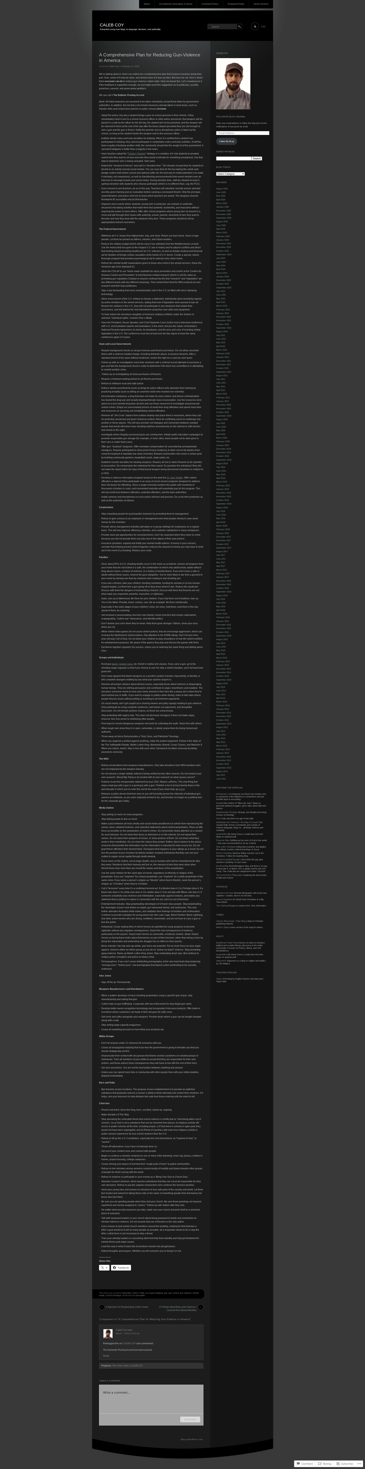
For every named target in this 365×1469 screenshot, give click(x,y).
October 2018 (222, 500)
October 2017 (222, 544)
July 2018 (220, 511)
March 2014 (221, 702)
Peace (135, 1293)
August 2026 (222, 188)
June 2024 (221, 262)
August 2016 (222, 595)
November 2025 (223, 214)
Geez (218, 818)
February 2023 (223, 309)
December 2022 (223, 317)
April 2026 (220, 199)
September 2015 (223, 636)
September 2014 (223, 680)
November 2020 (223, 408)
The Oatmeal (222, 905)
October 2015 (222, 632)
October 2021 (222, 368)
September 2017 (223, 548)
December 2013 (223, 713)
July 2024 (220, 258)
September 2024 (223, 254)
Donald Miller (222, 803)
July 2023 (220, 291)
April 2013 (220, 742)
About (147, 4)
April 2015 (220, 654)
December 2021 (223, 361)
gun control (173, 1293)
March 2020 (221, 438)
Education (126, 1293)
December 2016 (223, 581)
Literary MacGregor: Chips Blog (230, 921)
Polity (142, 1293)
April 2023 (220, 302)
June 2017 (221, 559)
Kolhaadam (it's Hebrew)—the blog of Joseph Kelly (239, 822)
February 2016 (223, 617)
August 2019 (222, 463)
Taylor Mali (221, 979)
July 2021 (220, 379)
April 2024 (220, 269)
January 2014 (222, 709)
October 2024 (222, 251)
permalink (140, 1295)
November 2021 (223, 364)
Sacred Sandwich (224, 899)
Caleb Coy (114, 66)
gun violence (185, 1293)
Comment (190, 1419)
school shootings (113, 1295)
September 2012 (223, 768)
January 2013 (222, 753)
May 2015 (220, 650)
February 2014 (223, 705)
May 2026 (220, 196)
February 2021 (223, 397)
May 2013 (220, 738)
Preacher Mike (223, 840)
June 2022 (221, 339)
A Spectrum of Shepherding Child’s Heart (127, 1307)
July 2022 (220, 335)
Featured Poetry (236, 4)
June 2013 (221, 735)
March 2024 (221, 273)
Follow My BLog (226, 141)
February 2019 (223, 485)
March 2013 (221, 746)
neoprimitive (221, 834)
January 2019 (222, 489)
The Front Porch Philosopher (229, 875)
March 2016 (221, 614)
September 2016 (223, 592)
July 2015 (220, 643)
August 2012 (222, 771)
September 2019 (223, 460)
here (181, 789)
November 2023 (223, 280)
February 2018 (223, 529)
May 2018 (220, 518)
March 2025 (221, 232)
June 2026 (221, 192)
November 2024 (223, 247)
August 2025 (222, 221)
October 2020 (222, 412)
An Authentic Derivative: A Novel (175, 4)
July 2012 (220, 775)
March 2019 (221, 482)
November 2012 (223, 760)
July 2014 (220, 687)
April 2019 (220, 478)
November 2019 (223, 452)
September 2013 (223, 724)
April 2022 (220, 346)
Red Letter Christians (226, 847)
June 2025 (221, 225)
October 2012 (222, 764)
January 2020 (222, 445)
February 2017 (223, 573)
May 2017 (220, 562)
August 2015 (222, 639)
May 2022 (220, 342)
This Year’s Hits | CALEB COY (127, 1365)
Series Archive (261, 4)
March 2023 (221, 306)
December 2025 (223, 211)
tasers (115, 664)
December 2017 (223, 537)
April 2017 (220, 566)
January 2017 (222, 577)
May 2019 (220, 474)
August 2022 (222, 331)
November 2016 (223, 584)
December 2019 (223, 449)
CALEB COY (112, 25)
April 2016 (220, 610)
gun (165, 1293)
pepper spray (126, 664)
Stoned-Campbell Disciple (228, 859)
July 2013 (220, 731)
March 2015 (221, 658)
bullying (159, 1293)
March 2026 (221, 203)
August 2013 (222, 727)
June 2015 (221, 647)
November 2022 (223, 320)
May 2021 (220, 386)
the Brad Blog (222, 866)
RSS (263, 26)
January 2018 (222, 533)
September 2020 (223, 416)
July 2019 (220, 467)
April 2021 (220, 390)
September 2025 (223, 218)
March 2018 (221, 526)
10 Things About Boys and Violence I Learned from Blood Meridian (178, 1308)
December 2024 (223, 243)
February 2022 (223, 353)
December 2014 (223, 669)
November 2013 (223, 716)
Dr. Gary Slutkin (175, 477)
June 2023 (221, 295)
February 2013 (223, 749)
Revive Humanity (224, 853)
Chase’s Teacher (136, 153)
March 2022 (221, 350)
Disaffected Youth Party (227, 943)
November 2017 (223, 540)
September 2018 (223, 504)
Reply (106, 1355)
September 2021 (223, 372)
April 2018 (220, 522)
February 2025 (223, 236)
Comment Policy (210, 4)
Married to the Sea (224, 893)
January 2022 (222, 357)
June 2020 (221, 427)
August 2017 (222, 551)
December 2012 (223, 757)
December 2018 (223, 493)
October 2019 (222, 456)
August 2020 (222, 419)
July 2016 (220, 599)
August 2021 (222, 375)
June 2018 (221, 515)
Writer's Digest (223, 927)
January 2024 (222, 276)
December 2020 (223, 405)
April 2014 (220, 698)
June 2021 (221, 383)
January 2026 (222, 207)
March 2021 (221, 394)
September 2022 (223, 328)
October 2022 (222, 324)
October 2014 (222, 676)
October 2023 (222, 284)
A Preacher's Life (224, 794)
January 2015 (222, 665)
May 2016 (220, 606)
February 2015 (223, 661)
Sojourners (221, 961)
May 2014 (220, 694)
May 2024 (220, 265)
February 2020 (223, 441)
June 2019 (221, 471)
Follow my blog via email (230, 116)
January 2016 (222, 621)
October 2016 (222, 588)
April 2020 (220, 434)
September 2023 (223, 287)
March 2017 (221, 570)
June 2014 (221, 690)
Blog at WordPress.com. (192, 1439)
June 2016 (221, 603)
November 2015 (223, 628)
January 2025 (222, 240)
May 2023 (220, 298)
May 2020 (220, 430)
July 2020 (220, 423)
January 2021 (222, 401)
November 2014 (223, 672)
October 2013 (222, 720)
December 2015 (223, 625)
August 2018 (222, 507)
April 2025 (220, 229)
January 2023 (222, 313)
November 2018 (223, 496)
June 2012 (221, 779)
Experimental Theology (226, 812)
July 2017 (220, 555)
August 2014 (222, 683)
